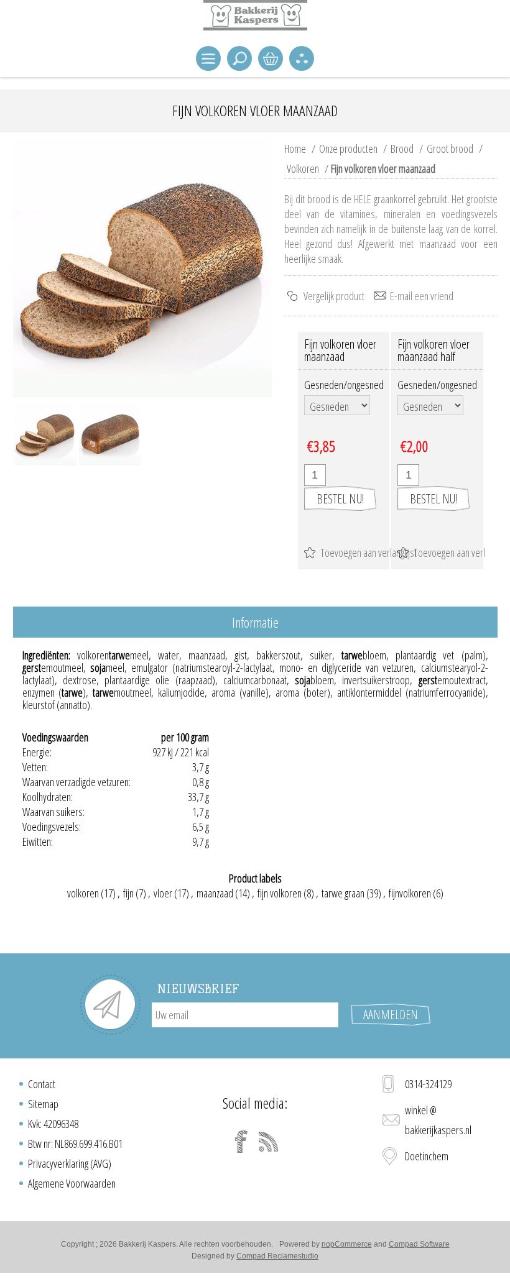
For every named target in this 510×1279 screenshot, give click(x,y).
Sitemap (43, 1103)
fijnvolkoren (410, 893)
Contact (41, 1083)
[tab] (255, 623)
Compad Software (419, 1244)
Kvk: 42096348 (53, 1123)
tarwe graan (343, 893)
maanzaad (215, 893)
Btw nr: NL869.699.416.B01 (75, 1143)
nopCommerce (347, 1244)
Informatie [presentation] (255, 622)
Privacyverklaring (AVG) (69, 1163)
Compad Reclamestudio (277, 1256)
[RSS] (269, 1142)
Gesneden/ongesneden (349, 384)
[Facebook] (241, 1142)
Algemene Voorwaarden (72, 1183)
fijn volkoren (279, 893)
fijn (128, 893)
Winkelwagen (270, 58)
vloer (163, 893)
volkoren (83, 893)
